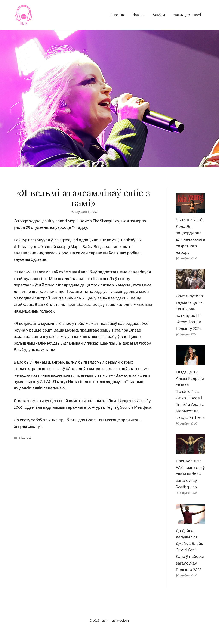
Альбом (159, 15)
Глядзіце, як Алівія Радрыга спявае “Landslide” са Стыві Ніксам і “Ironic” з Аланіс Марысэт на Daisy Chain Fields (190, 395)
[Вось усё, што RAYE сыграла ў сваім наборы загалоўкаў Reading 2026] (190, 450)
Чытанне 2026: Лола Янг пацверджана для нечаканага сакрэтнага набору (190, 236)
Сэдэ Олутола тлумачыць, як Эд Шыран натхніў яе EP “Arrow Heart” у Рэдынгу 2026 (189, 312)
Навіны (138, 15)
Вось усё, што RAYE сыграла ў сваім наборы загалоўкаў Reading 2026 (190, 474)
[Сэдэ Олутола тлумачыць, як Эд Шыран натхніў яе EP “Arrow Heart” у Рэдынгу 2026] (190, 285)
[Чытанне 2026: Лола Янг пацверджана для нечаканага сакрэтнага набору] (190, 209)
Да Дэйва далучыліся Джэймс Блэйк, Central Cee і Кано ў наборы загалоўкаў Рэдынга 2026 (190, 550)
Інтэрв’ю (117, 15)
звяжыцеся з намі (187, 15)
